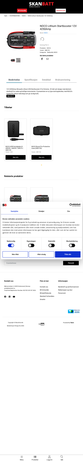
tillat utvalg (41, 254)
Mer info (9, 96)
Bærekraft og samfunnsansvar (68, 287)
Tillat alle (67, 254)
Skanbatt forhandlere (47, 296)
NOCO (46, 33)
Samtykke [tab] (14, 211)
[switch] (31, 245)
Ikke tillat (15, 254)
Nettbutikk (50, 52)
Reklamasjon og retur (65, 290)
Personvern (62, 293)
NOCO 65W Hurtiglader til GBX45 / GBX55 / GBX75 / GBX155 (14, 148)
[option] (21, 39)
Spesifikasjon (30, 79)
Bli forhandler (22, 10)
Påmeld (71, 263)
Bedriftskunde (60, 10)
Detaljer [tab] (42, 211)
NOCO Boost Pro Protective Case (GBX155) (40, 147)
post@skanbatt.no (9, 288)
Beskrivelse (14, 79)
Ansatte (42, 299)
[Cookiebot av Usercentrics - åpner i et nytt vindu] (71, 205)
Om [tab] (68, 211)
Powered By (68, 322)
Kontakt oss (44, 287)
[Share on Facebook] (42, 59)
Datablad (46, 79)
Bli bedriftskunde (45, 293)
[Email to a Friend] (47, 59)
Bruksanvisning (62, 79)
